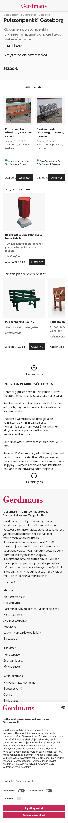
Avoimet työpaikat (15, 621)
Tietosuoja (10, 638)
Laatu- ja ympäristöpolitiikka (22, 632)
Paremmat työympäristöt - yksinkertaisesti (31, 609)
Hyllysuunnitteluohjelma (19, 683)
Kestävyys (9, 626)
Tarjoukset (10, 700)
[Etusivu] (34, 5)
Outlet (7, 694)
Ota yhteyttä (11, 603)
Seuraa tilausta (13, 660)
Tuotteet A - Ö (12, 688)
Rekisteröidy (11, 655)
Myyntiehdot (11, 666)
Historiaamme (12, 615)
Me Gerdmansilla (14, 597)
